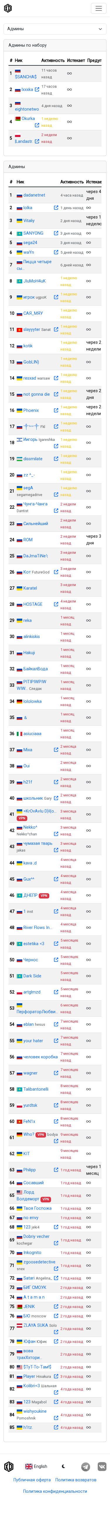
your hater (33, 1040)
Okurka (28, 118)
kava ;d (30, 863)
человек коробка (40, 1057)
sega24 (30, 242)
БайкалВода (35, 668)
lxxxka (27, 89)
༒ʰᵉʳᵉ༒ (31, 426)
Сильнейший (35, 523)
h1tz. (28, 1427)
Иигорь (30, 439)
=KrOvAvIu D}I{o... (40, 811)
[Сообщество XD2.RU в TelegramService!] (85, 1466)
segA (28, 487)
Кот (27, 572)
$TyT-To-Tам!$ (37, 1367)
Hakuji (29, 652)
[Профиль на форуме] (37, 89)
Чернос (30, 959)
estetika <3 (33, 943)
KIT (26, 1153)
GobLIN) (31, 362)
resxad (29, 378)
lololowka (32, 701)
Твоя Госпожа (37, 1208)
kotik (28, 345)
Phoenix (31, 410)
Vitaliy (29, 220)
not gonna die (36, 394)
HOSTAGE (33, 604)
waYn (28, 252)
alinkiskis (31, 636)
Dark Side (32, 976)
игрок (29, 297)
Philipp (29, 1169)
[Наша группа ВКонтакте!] (101, 1466)
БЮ (26, 1316)
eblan (28, 1024)
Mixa (27, 749)
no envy (30, 1217)
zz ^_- (29, 475)
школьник (33, 798)
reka (27, 620)
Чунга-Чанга (35, 504)
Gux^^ (28, 879)
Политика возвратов (76, 1480)
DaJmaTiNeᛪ (35, 556)
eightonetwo (27, 109)
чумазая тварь (38, 843)
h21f (27, 782)
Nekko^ (30, 827)
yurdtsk (30, 1105)
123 (27, 1227)
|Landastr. (24, 141)
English (40, 1466)
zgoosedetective (39, 1262)
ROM (28, 539)
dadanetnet (34, 195)
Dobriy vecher (36, 1236)
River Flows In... (37, 927)
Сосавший (33, 1182)
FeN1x (29, 1121)
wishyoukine (35, 1411)
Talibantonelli (35, 1089)
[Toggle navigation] (98, 8)
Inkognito (32, 1252)
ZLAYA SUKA (35, 1325)
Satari (29, 1278)
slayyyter (31, 329)
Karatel (30, 588)
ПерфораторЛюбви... (37, 1011)
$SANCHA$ (26, 77)
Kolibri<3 (31, 1385)
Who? (28, 1134)
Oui (26, 766)
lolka (27, 207)
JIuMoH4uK (34, 281)
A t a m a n (34, 1297)
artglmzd (31, 992)
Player (29, 1376)
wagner (30, 1073)
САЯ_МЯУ (33, 313)
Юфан (29, 1341)
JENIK (29, 1306)
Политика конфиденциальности (55, 1491)
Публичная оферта (32, 1480)
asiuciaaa (32, 733)
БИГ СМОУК (34, 1287)
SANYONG (33, 233)
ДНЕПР (30, 895)
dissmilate (33, 458)
